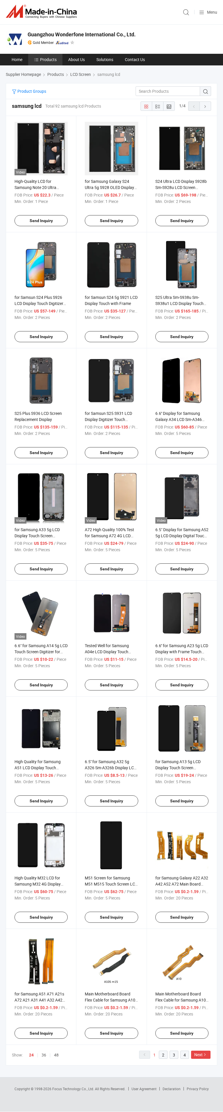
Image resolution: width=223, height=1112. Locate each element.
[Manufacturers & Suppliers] (42, 11)
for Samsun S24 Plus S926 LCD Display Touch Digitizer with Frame (39, 303)
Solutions (104, 59)
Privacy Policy (198, 1088)
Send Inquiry (41, 220)
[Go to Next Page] (205, 106)
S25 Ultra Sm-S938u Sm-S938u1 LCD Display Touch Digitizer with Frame (179, 303)
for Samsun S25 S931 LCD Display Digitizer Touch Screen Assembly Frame (108, 419)
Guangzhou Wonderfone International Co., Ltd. (82, 34)
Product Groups (31, 91)
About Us (76, 59)
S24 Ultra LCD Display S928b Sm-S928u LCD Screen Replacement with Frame (181, 187)
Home (17, 59)
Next (198, 1054)
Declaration (172, 1088)
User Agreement (144, 1088)
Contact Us (135, 59)
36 (44, 1055)
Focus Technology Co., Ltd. (73, 1088)
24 (31, 1055)
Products (48, 59)
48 (56, 1055)
